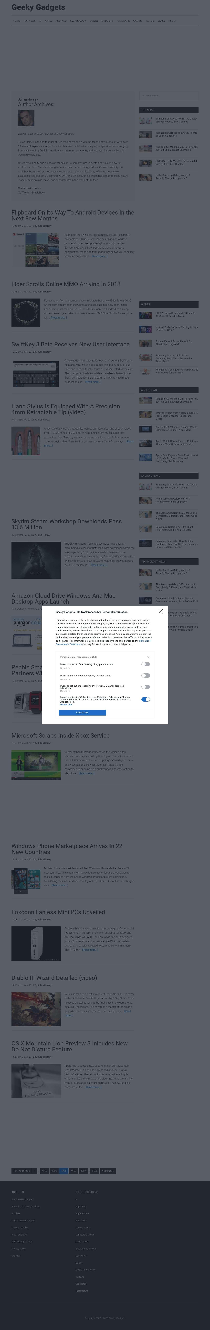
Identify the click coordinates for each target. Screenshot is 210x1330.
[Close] (162, 612)
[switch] (145, 664)
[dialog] (105, 665)
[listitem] (105, 657)
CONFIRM (82, 712)
